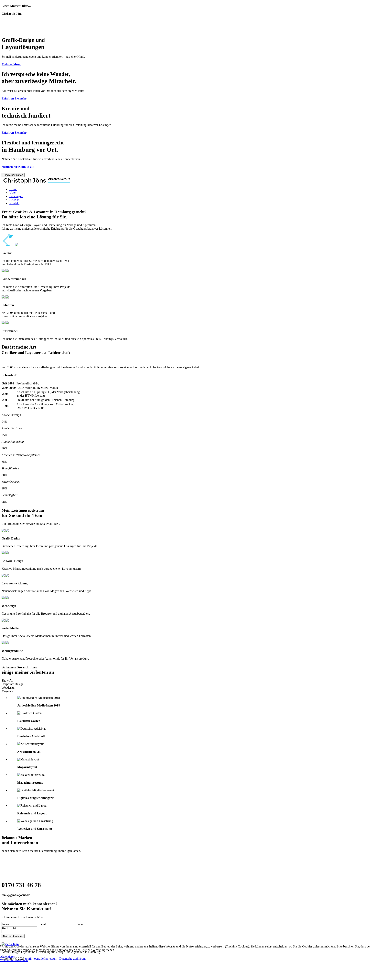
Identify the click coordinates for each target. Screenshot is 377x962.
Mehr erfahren (11, 64)
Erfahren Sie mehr (14, 98)
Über (12, 192)
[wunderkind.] (188, 180)
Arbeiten (14, 199)
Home (13, 189)
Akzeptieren (7, 956)
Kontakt (14, 203)
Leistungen (16, 196)
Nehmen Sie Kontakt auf (18, 166)
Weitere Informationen (14, 960)
